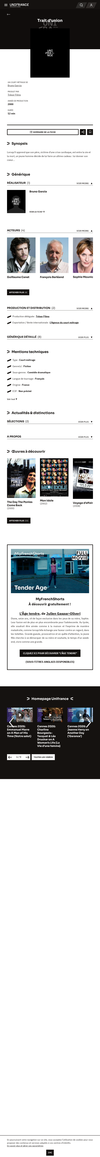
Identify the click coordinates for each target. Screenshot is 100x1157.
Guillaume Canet (18, 277)
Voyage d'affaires (84, 503)
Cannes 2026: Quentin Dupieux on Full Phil (78, 730)
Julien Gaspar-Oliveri (63, 613)
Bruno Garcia (15, 85)
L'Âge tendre (30, 613)
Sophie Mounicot (84, 277)
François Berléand (52, 277)
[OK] (50, 1152)
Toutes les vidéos (43, 757)
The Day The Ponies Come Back (19, 503)
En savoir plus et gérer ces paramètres (25, 1145)
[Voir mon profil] (91, 5)
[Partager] (83, 132)
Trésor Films (14, 94)
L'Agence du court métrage (64, 322)
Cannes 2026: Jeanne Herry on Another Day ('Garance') (48, 731)
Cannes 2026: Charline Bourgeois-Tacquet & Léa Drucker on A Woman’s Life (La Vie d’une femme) (18, 736)
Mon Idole (46, 500)
